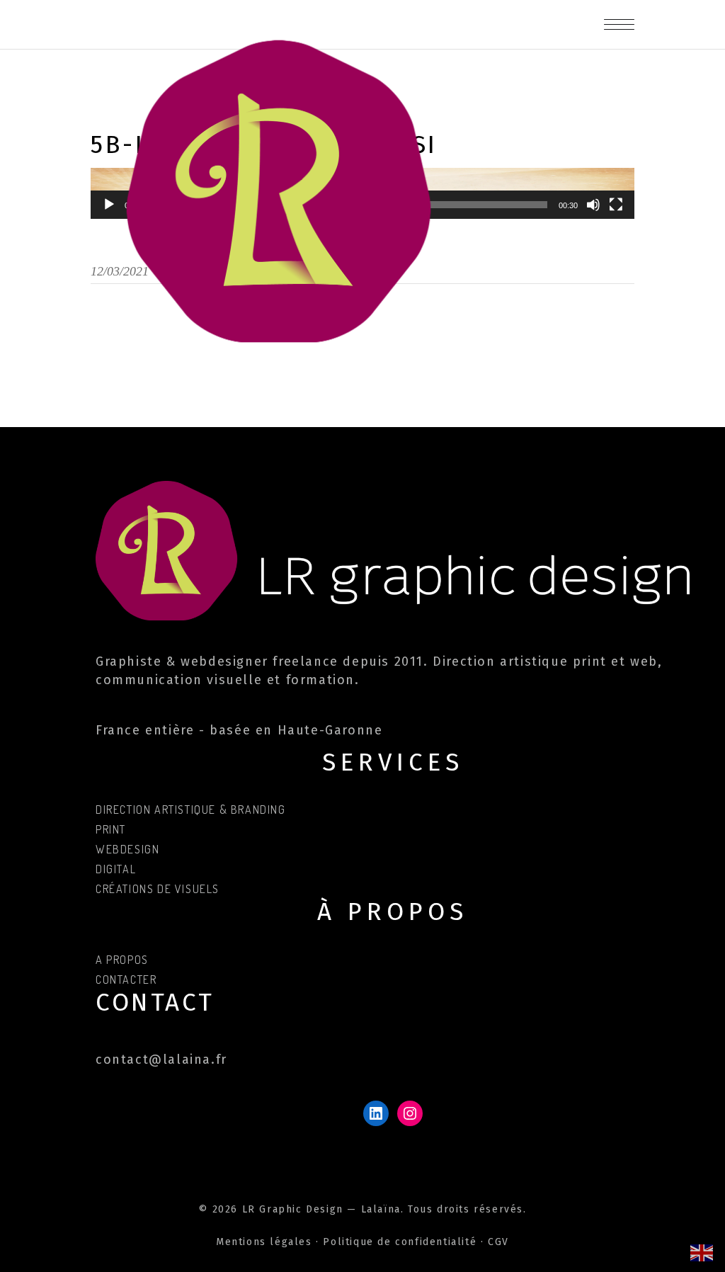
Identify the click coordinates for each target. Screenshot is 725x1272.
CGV (498, 1242)
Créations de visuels (157, 889)
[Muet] (593, 205)
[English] (702, 1252)
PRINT (111, 829)
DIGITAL (116, 869)
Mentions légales (264, 1242)
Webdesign (127, 849)
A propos (122, 960)
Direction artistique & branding (191, 809)
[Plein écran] (616, 205)
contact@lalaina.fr (161, 1059)
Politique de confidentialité (399, 1242)
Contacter (126, 979)
